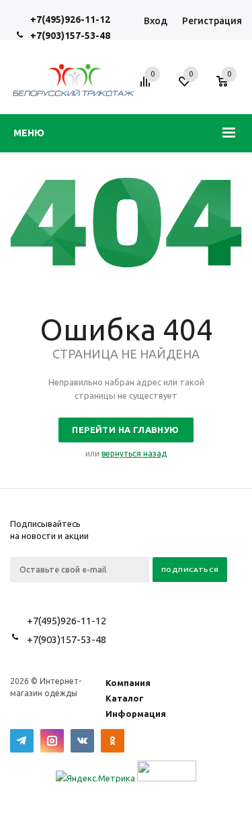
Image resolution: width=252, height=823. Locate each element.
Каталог (125, 698)
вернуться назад (134, 453)
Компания (128, 682)
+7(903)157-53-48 (70, 35)
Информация (136, 713)
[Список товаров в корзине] (229, 89)
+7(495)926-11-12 (70, 19)
